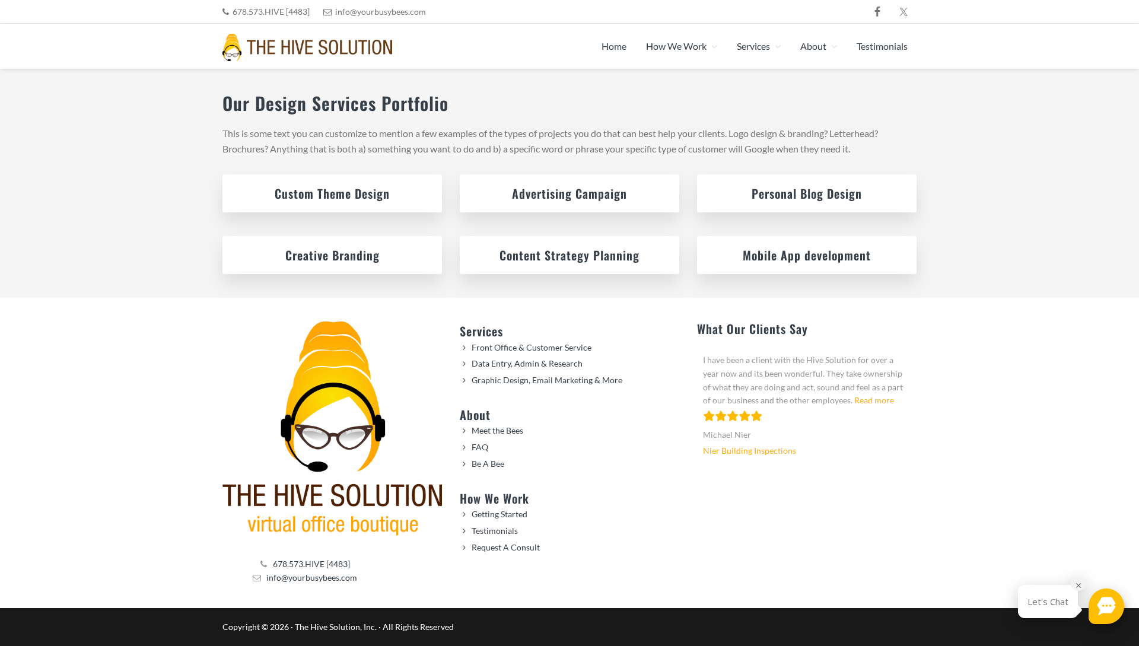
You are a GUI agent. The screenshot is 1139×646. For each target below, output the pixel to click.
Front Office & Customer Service (531, 347)
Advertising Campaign (569, 193)
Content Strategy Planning (569, 255)
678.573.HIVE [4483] (271, 12)
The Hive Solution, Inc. (336, 627)
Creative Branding (332, 255)
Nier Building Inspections (749, 450)
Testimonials (495, 531)
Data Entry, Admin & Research (527, 363)
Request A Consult (506, 547)
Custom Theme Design (332, 193)
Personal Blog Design (807, 193)
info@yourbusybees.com (380, 12)
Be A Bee (488, 464)
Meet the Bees (497, 430)
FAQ (480, 447)
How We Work (494, 498)
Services (481, 331)
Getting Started (499, 514)
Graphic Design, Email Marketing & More (547, 380)
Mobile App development (807, 255)
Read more (874, 400)
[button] (1106, 606)
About (475, 415)
